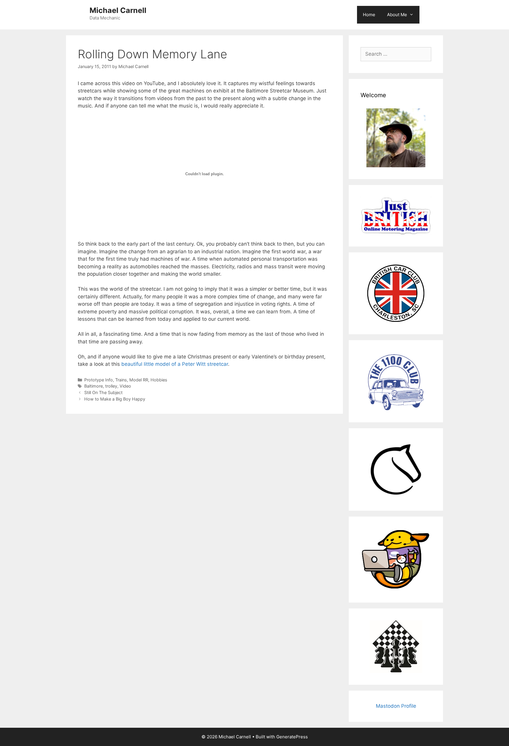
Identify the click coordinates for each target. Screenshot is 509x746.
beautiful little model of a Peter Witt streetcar (174, 364)
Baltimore (93, 385)
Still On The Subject (103, 392)
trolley (111, 385)
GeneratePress (292, 737)
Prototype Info (98, 379)
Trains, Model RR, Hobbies (141, 379)
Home (369, 14)
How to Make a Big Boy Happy (114, 398)
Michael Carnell (118, 10)
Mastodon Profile (396, 706)
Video (125, 385)
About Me (397, 14)
